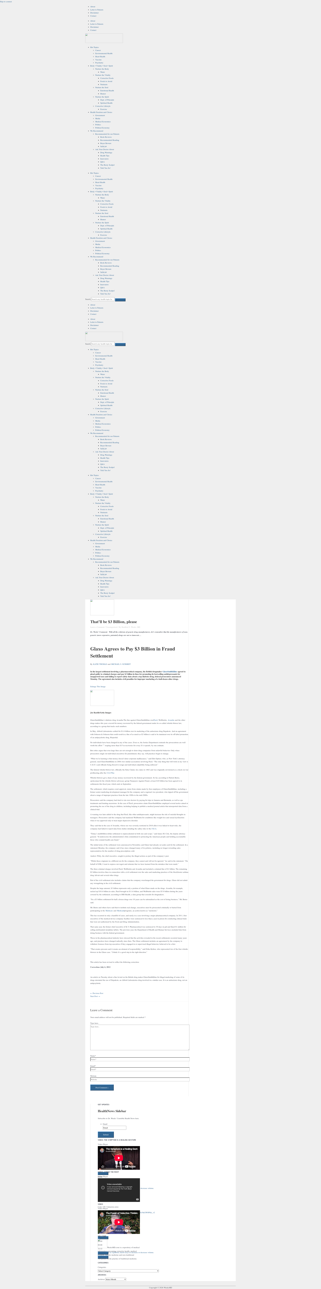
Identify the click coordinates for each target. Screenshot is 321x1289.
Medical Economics (103, 121)
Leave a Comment (97, 627)
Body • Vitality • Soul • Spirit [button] (101, 65)
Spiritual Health (106, 103)
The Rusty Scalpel (107, 165)
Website (93, 1076)
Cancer (98, 50)
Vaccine (98, 59)
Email (105, 1124)
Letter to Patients (96, 9)
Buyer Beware (105, 143)
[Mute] (103, 1232)
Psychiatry (99, 62)
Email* (93, 1066)
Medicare (109, 910)
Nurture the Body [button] (102, 69)
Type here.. (94, 1023)
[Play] (103, 1173)
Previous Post (96, 993)
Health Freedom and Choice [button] (101, 112)
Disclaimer (94, 12)
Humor (103, 93)
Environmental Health (103, 53)
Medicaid (120, 910)
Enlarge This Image (98, 686)
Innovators (104, 158)
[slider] (131, 1231)
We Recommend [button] (96, 131)
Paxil (155, 720)
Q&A (102, 161)
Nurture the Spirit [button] (102, 96)
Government (100, 115)
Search (88, 299)
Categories (102, 1267)
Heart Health (100, 56)
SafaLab (103, 146)
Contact (93, 16)
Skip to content (6, 1)
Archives (101, 1279)
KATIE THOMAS (100, 664)
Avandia (171, 720)
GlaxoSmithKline (170, 671)
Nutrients (103, 84)
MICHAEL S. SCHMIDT (121, 664)
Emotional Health (107, 90)
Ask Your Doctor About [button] (104, 149)
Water (102, 72)
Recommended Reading (109, 140)
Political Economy (102, 127)
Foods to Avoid (106, 81)
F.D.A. (154, 828)
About (92, 6)
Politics (98, 124)
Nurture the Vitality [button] (102, 75)
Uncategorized (111, 627)
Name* (93, 1055)
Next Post (95, 996)
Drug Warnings (106, 152)
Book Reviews (106, 137)
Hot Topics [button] (94, 47)
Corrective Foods (107, 78)
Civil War (110, 773)
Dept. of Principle (107, 99)
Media (97, 118)
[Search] (120, 299)
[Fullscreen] (103, 1236)
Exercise (103, 109)
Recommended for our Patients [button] (107, 134)
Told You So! (105, 168)
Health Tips (104, 155)
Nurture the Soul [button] (101, 87)
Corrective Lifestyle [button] (102, 106)
